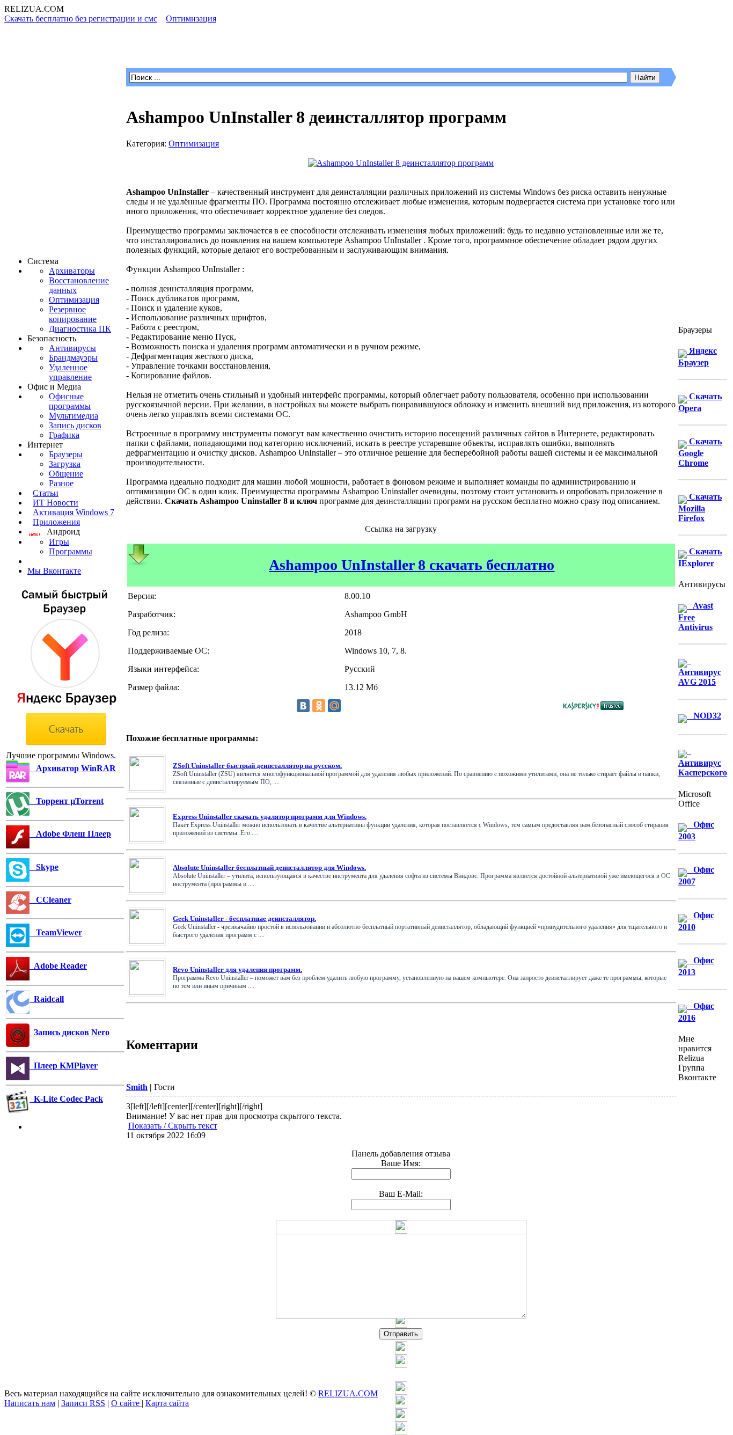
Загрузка (64, 463)
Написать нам (29, 1403)
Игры (59, 541)
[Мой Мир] (334, 705)
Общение (66, 473)
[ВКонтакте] (303, 705)
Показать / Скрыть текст (172, 1125)
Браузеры (66, 454)
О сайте (126, 1403)
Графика (64, 435)
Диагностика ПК (80, 328)
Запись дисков (75, 425)
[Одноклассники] (318, 705)
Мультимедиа (73, 415)
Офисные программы (70, 401)
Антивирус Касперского (702, 761)
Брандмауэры (73, 357)
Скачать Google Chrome (700, 452)
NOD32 (704, 715)
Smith (137, 1087)
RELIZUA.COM (348, 1393)
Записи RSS (83, 1403)
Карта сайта (167, 1403)
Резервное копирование (73, 314)
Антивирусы (72, 348)
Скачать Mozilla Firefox (700, 507)
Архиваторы (72, 270)
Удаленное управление (70, 372)
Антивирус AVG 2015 (699, 671)
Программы (70, 551)
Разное (61, 483)
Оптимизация (74, 299)
